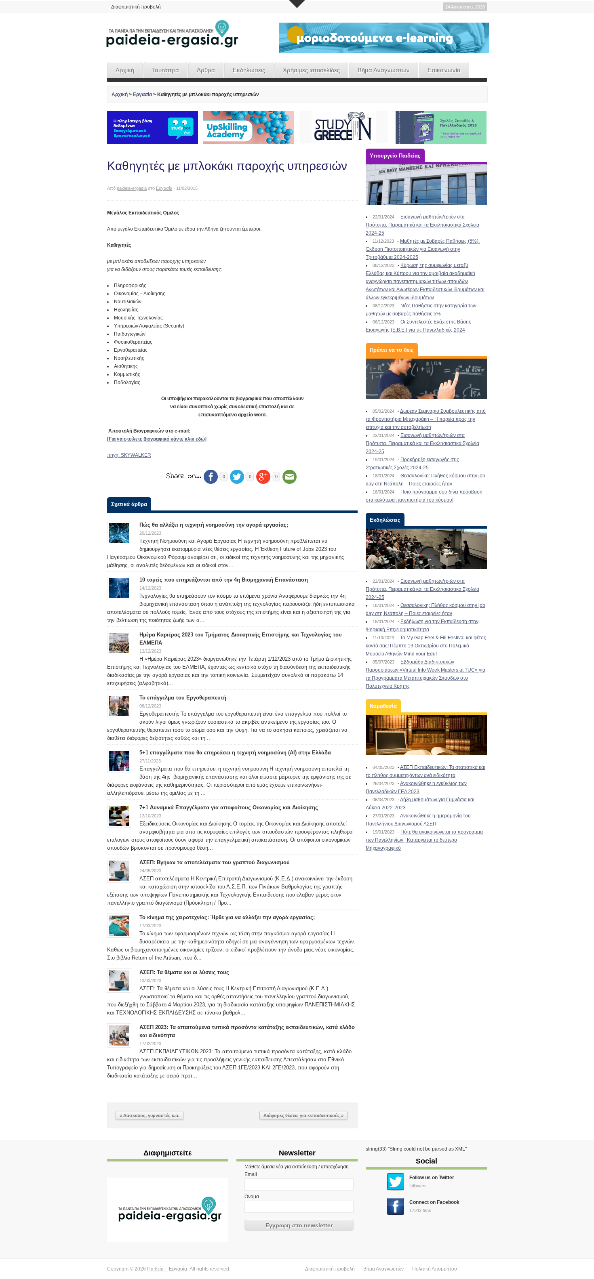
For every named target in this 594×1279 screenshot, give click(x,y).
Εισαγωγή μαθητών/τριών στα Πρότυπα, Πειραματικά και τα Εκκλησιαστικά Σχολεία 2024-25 (422, 225)
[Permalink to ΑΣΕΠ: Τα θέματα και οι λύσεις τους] (119, 980)
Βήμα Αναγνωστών (384, 70)
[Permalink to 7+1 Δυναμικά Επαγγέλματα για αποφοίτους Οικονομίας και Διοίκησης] (119, 815)
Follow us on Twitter (431, 1177)
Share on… (183, 476)
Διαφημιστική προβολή (136, 7)
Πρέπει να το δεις (392, 350)
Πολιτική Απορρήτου (434, 1269)
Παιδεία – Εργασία (167, 1269)
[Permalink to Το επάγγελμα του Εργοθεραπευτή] (119, 705)
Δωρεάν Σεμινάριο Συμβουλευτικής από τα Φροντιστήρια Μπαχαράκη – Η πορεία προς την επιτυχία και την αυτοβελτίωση (426, 419)
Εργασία (142, 94)
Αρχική (125, 70)
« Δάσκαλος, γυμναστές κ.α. (149, 1115)
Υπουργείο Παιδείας (395, 156)
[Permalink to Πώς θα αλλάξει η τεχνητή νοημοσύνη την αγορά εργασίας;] (119, 533)
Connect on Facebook (434, 1202)
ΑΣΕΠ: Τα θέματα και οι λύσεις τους (184, 972)
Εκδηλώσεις (249, 70)
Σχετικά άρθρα (129, 504)
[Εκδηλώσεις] (426, 549)
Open (297, 4)
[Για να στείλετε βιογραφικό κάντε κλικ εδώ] (156, 439)
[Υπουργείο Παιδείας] (426, 184)
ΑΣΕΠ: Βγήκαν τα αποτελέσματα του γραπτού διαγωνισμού (214, 862)
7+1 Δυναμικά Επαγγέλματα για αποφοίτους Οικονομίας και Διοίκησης (228, 807)
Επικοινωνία (444, 70)
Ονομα (251, 1196)
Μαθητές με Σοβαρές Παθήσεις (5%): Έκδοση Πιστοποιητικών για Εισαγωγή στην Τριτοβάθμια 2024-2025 (423, 249)
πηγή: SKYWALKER (129, 455)
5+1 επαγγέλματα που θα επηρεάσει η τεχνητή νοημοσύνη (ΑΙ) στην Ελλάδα (235, 753)
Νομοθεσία (383, 706)
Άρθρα (206, 70)
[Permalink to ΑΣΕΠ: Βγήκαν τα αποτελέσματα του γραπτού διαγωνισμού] (119, 870)
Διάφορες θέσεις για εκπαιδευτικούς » (303, 1115)
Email (250, 1174)
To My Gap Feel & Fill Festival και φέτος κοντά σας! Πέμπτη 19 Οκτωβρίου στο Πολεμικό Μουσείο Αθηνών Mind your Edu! (426, 646)
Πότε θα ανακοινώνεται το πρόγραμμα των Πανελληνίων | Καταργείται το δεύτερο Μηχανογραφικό (424, 840)
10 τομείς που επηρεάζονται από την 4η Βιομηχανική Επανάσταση (223, 580)
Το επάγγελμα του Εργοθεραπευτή (182, 698)
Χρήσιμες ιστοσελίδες (311, 70)
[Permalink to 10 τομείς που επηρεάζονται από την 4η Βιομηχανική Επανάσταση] (119, 587)
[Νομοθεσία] (426, 735)
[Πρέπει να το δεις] (426, 379)
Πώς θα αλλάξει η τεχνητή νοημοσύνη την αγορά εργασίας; (213, 525)
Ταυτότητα (165, 70)
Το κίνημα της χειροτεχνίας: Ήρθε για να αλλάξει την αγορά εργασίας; (227, 917)
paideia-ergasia (132, 188)
